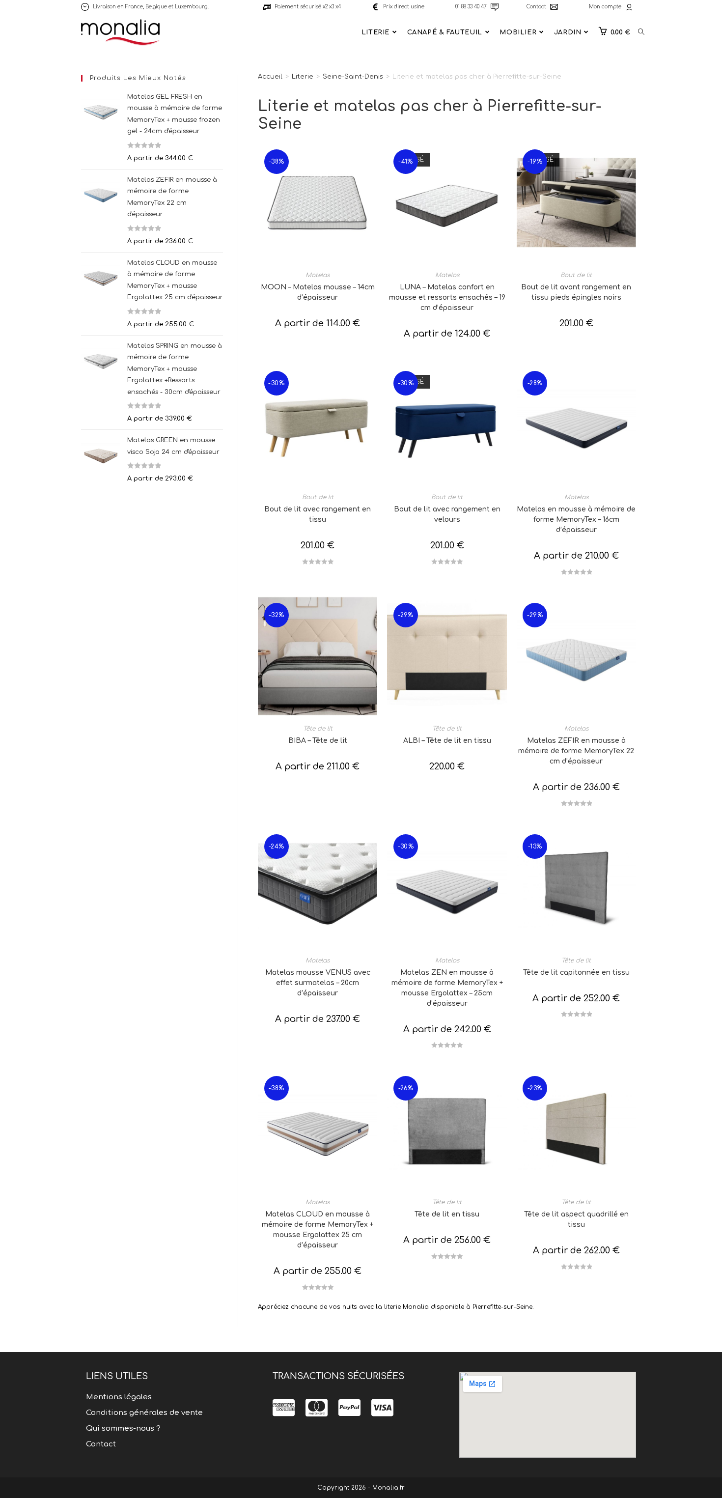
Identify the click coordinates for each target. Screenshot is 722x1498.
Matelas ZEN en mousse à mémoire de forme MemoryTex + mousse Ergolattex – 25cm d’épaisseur (447, 988)
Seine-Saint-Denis (353, 76)
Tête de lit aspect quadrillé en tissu (576, 1219)
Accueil (270, 76)
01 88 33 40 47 (471, 6)
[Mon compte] (629, 7)
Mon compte (605, 6)
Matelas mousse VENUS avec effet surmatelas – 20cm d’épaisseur (317, 983)
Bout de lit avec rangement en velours (447, 514)
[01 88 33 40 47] (495, 7)
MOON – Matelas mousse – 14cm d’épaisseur (318, 292)
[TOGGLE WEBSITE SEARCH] (641, 32)
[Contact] (554, 7)
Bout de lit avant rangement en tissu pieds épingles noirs (576, 292)
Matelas (317, 275)
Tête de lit (318, 728)
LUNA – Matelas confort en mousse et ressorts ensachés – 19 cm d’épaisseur (447, 297)
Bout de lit (576, 275)
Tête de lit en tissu (447, 1214)
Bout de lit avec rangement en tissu (317, 514)
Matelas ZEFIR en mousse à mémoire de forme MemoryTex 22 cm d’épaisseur (576, 751)
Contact (536, 6)
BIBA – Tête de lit (317, 740)
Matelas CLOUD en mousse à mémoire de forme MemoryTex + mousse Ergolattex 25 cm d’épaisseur (317, 1230)
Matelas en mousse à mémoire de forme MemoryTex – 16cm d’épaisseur (576, 520)
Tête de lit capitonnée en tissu (576, 972)
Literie (302, 76)
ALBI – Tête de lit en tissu (447, 740)
